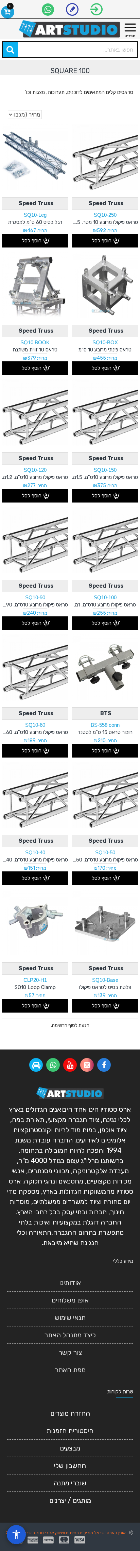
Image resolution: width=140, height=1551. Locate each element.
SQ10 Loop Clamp (35, 987)
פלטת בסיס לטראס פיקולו (105, 987)
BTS (105, 713)
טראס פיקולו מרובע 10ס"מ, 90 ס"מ (35, 605)
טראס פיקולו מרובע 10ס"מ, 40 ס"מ (35, 860)
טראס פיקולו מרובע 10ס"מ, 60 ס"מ (35, 732)
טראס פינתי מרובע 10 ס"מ (105, 350)
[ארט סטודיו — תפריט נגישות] (16, 1534)
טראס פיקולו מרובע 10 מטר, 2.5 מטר (105, 222)
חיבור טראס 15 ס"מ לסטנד (105, 732)
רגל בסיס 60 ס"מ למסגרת (35, 222)
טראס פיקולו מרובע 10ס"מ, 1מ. (105, 605)
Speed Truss (106, 203)
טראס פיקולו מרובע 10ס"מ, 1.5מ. (105, 477)
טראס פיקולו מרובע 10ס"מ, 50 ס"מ (105, 860)
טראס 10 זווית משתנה (35, 350)
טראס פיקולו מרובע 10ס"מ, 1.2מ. (35, 477)
